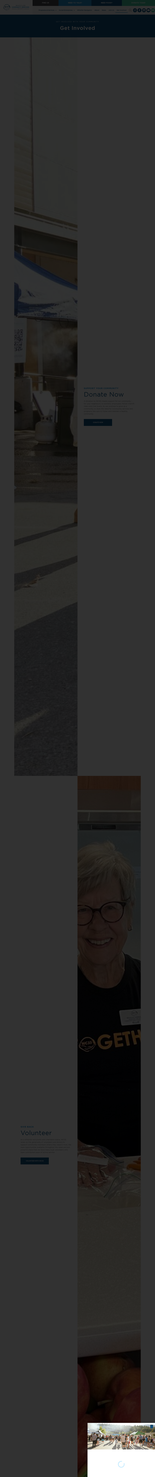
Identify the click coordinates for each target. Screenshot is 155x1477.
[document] (77, 738)
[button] (151, 1426)
